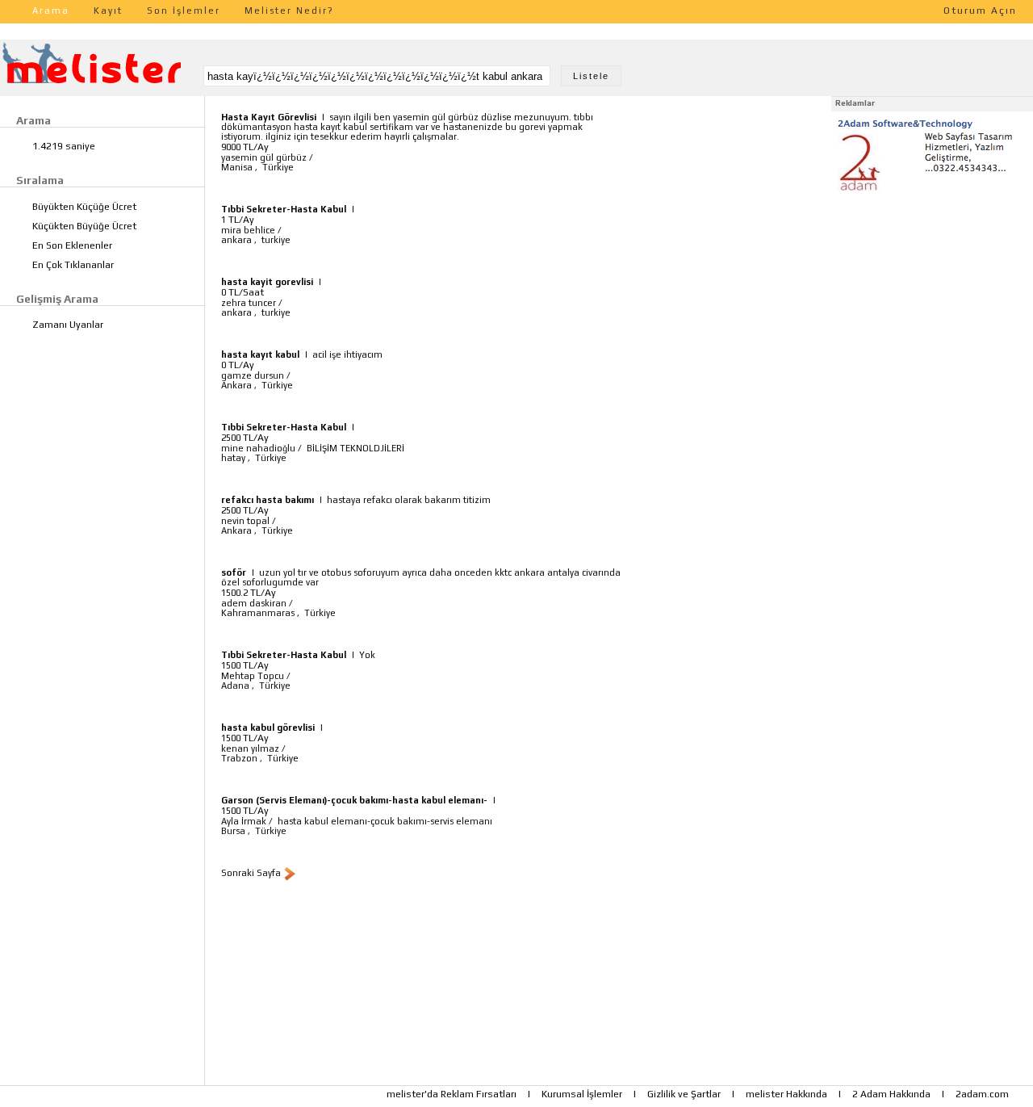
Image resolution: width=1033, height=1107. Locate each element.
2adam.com (982, 1094)
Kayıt (108, 10)
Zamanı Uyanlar (67, 324)
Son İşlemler (183, 10)
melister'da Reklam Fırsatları (451, 1094)
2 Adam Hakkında (891, 1094)
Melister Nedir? (289, 10)
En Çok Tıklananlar (73, 264)
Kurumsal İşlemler (582, 1094)
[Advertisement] (932, 297)
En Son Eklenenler (72, 245)
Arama (50, 10)
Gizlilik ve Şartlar (684, 1094)
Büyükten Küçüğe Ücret (84, 206)
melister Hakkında (786, 1094)
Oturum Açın (980, 10)
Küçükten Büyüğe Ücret (84, 226)
